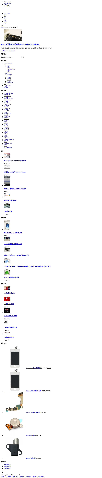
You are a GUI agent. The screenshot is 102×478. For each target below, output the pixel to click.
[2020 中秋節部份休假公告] (7, 312)
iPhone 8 (6, 109)
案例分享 (35, 476)
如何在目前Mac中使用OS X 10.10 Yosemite (15, 172)
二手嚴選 (6, 87)
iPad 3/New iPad (11, 69)
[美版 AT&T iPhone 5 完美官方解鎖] (7, 229)
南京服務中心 (7, 464)
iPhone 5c (6, 121)
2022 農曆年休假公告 (9, 293)
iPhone (5, 73)
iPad (5, 65)
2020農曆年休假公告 (9, 337)
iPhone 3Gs (6, 127)
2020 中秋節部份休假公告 (10, 316)
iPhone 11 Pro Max (8, 98)
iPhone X (6, 106)
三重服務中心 (7, 466)
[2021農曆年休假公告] (7, 300)
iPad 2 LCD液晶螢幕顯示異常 (11, 277)
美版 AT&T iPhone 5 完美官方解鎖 (13, 233)
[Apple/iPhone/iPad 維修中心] (8, 9)
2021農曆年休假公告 (9, 304)
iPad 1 (8, 66)
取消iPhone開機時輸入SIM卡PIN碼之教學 (15, 189)
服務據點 (22, 476)
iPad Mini (9, 71)
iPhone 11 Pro (7, 100)
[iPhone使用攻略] (7, 208)
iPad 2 (8, 67)
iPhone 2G (6, 129)
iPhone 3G (6, 128)
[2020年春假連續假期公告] (6, 324)
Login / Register (7, 3)
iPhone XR (6, 102)
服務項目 (15, 476)
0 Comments (12, 50)
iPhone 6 (9, 81)
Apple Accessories (8, 63)
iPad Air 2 (6, 135)
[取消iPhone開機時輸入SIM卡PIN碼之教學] (7, 185)
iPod (5, 84)
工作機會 (8, 476)
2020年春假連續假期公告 (10, 327)
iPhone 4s (9, 77)
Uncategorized (7, 85)
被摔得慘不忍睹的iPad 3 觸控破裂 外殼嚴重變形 (16, 255)
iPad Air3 (6, 133)
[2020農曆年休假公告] (7, 334)
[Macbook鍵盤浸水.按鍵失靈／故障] (7, 240)
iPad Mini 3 (6, 138)
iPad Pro (6, 131)
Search (2, 25)
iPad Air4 (6, 132)
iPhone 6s (6, 115)
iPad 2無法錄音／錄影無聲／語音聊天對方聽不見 (20, 44)
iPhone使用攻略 (8, 211)
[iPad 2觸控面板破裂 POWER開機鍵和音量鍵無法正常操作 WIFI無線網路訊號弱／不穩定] (7, 263)
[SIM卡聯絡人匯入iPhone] (7, 197)
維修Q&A (41, 476)
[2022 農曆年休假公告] (7, 289)
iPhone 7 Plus (7, 111)
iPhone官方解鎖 (8, 147)
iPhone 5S (9, 80)
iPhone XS (6, 105)
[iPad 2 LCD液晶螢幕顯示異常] (7, 274)
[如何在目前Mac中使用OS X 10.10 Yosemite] (7, 168)
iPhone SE (6, 119)
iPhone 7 (6, 112)
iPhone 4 (9, 76)
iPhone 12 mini (7, 96)
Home (2, 27)
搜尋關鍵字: (4, 57)
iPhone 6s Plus (7, 113)
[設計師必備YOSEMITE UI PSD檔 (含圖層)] (7, 157)
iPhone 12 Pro (7, 94)
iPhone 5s (6, 120)
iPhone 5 (9, 78)
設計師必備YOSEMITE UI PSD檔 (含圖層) (15, 161)
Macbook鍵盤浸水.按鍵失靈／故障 (13, 244)
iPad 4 (8, 70)
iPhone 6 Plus (10, 82)
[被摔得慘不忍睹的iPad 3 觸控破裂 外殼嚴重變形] (7, 252)
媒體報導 (28, 476)
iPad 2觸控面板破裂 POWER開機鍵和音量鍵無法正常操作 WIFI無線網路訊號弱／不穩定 (27, 266)
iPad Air (5, 136)
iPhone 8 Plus (7, 108)
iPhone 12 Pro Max (8, 93)
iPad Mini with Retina (9, 139)
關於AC (3, 476)
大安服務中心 (7, 468)
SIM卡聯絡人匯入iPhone (10, 200)
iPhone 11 (6, 101)
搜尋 (23, 57)
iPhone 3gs (9, 74)
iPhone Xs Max (7, 104)
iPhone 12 (6, 97)
